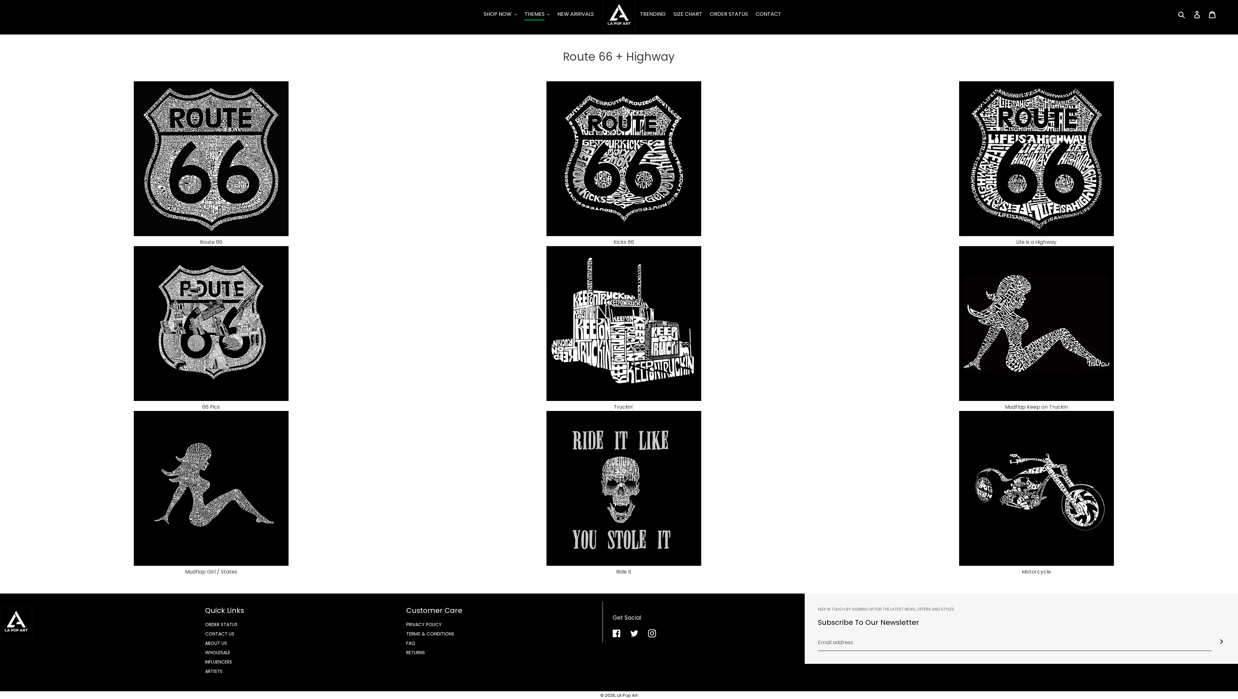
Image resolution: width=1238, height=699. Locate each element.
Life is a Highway (1036, 242)
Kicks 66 (624, 242)
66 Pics (211, 407)
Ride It (624, 571)
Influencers (218, 662)
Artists (213, 671)
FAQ (410, 643)
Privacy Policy (424, 624)
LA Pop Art (627, 695)
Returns (415, 652)
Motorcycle (1036, 571)
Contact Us (219, 634)
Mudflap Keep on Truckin (1036, 407)
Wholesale (217, 652)
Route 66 (211, 242)
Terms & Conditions (430, 634)
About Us (216, 643)
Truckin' (624, 407)
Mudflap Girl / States (211, 571)
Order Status (221, 624)
